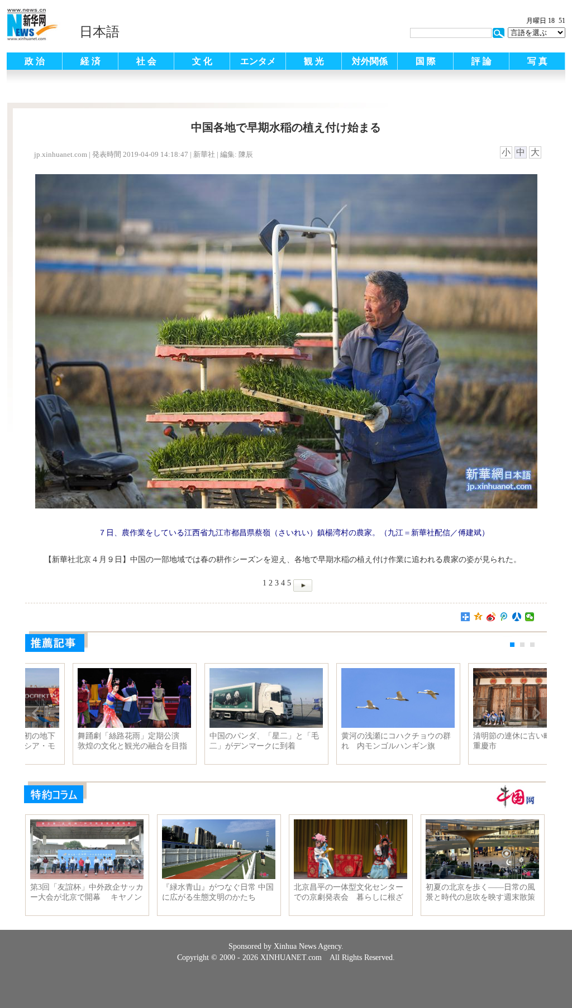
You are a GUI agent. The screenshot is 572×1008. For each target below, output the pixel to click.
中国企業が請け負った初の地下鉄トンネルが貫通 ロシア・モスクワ (218, 741)
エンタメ (258, 61)
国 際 (426, 61)
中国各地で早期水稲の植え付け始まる (86, 741)
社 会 (146, 61)
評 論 (481, 61)
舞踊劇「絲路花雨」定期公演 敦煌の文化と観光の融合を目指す (349, 741)
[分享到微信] (530, 616)
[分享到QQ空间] (478, 616)
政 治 (35, 61)
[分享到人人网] (517, 616)
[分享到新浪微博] (491, 616)
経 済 (90, 61)
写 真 (537, 61)
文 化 (202, 61)
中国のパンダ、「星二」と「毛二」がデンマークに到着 (481, 741)
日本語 (99, 32)
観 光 (314, 61)
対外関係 (370, 61)
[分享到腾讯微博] (504, 616)
